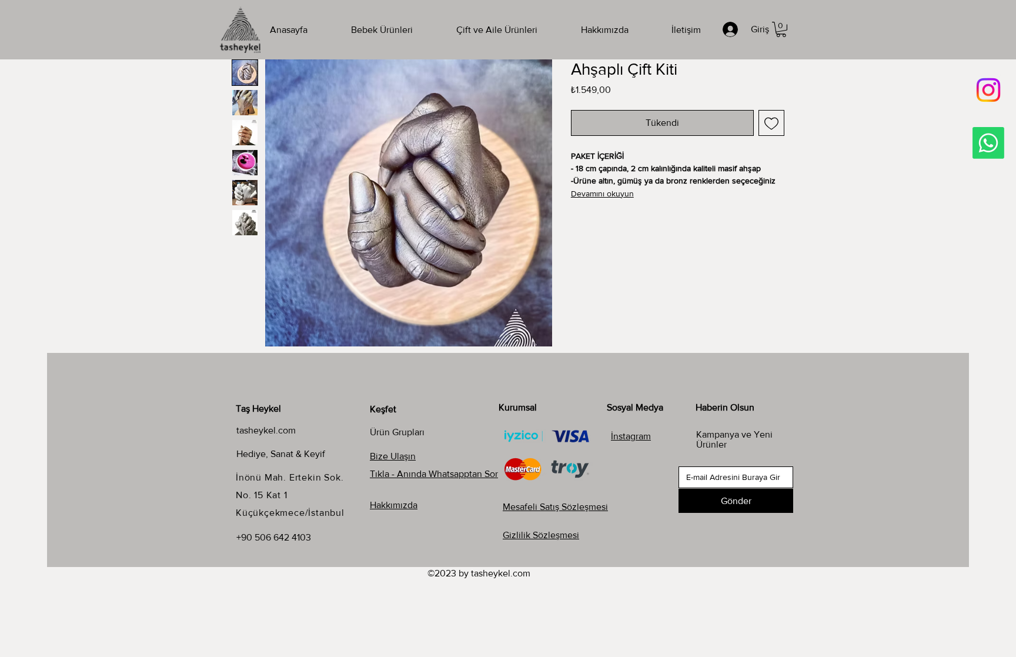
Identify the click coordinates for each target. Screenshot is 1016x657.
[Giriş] (732, 29)
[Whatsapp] (988, 143)
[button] (781, 29)
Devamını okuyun (602, 193)
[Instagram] (988, 90)
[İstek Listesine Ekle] (771, 123)
